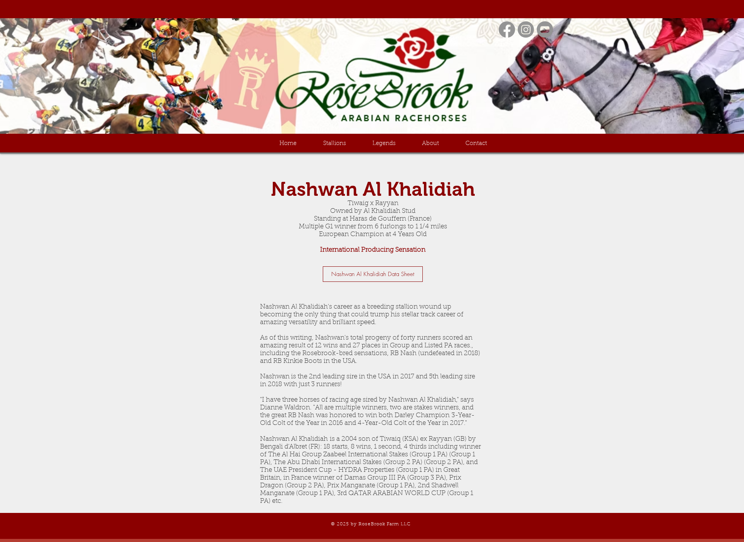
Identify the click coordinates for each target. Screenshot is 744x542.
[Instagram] (526, 29)
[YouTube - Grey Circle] (545, 29)
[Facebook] (507, 29)
